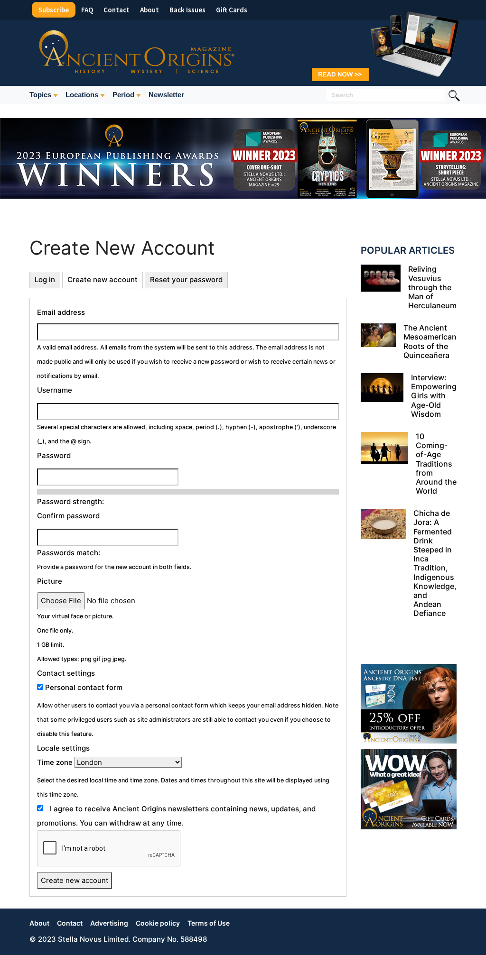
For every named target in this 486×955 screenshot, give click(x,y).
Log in (45, 279)
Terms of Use (208, 923)
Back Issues (187, 9)
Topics (40, 95)
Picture (49, 581)
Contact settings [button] (66, 673)
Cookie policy (158, 923)
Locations (81, 95)
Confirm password (68, 515)
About (149, 9)
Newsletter (166, 95)
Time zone (55, 762)
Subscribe (53, 9)
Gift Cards (231, 9)
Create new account (102, 279)
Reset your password (186, 279)
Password (54, 455)
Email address (61, 312)
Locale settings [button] (63, 748)
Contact (116, 9)
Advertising (109, 923)
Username (54, 390)
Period (123, 95)
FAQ (87, 9)
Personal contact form (83, 687)
